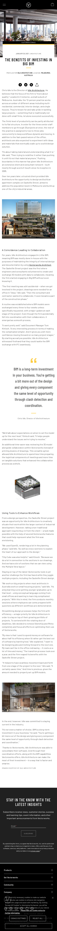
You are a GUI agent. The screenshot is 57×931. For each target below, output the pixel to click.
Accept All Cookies (28, 926)
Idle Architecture (36, 90)
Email (14, 826)
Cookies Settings (18, 918)
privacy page (35, 851)
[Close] (53, 898)
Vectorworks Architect (40, 265)
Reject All (37, 918)
